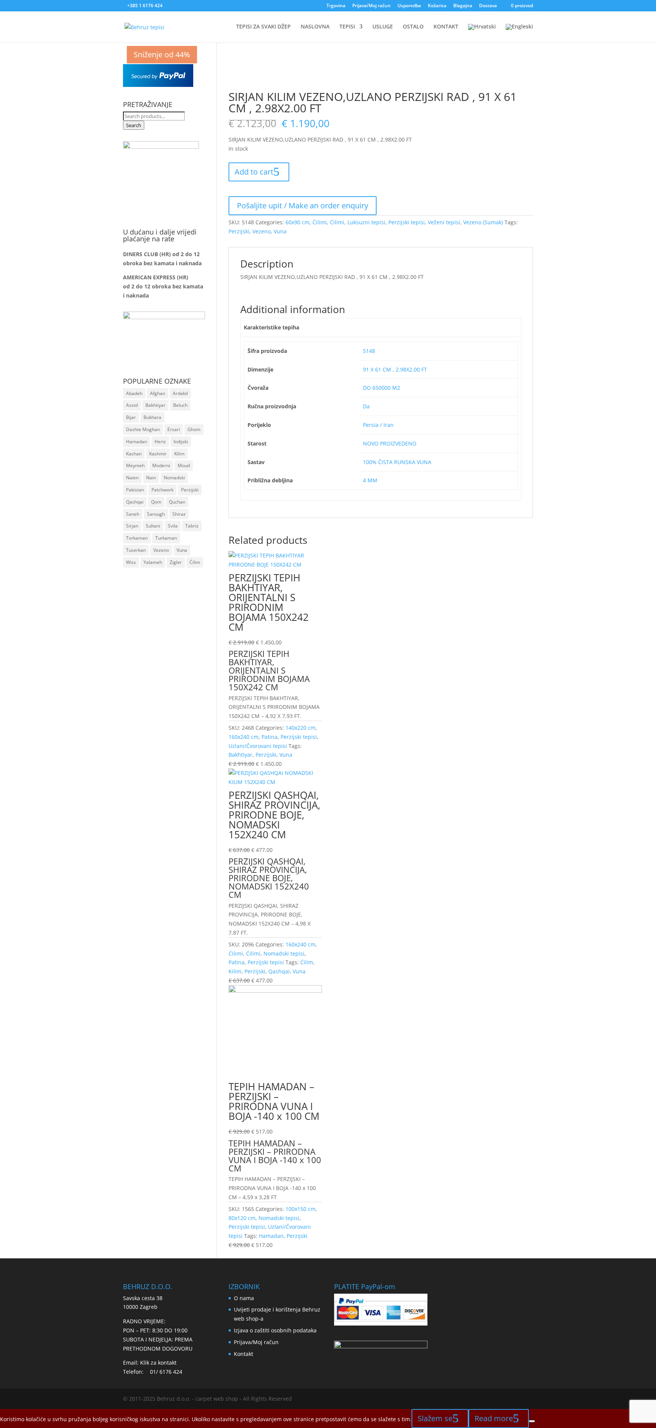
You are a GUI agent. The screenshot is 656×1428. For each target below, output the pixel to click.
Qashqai (279, 971)
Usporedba (409, 6)
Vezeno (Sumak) (483, 222)
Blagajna (462, 6)
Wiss (131, 562)
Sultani (153, 526)
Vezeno (261, 231)
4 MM (370, 480)
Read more (494, 1418)
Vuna (280, 231)
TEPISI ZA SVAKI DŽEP (263, 27)
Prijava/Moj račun (371, 6)
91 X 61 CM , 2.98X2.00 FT (395, 369)
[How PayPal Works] (158, 84)
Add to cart (254, 172)
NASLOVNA (315, 27)
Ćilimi (319, 222)
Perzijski (239, 231)
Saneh (132, 514)
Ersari (173, 429)
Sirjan (132, 526)
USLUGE (382, 27)
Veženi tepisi (444, 222)
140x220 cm (300, 727)
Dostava (488, 6)
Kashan (134, 453)
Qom (156, 502)
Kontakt (243, 1353)
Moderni (161, 465)
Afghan (157, 393)
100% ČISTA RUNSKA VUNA (397, 462)
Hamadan (271, 1235)
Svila (173, 526)
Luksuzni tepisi (366, 222)
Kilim (235, 971)
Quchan (177, 502)
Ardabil (180, 393)
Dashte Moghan (143, 429)
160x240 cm (244, 736)
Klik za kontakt (158, 1362)
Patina (270, 736)
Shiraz (179, 514)
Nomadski (174, 477)
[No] (532, 1421)
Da (366, 406)
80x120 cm (242, 1218)
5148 (369, 350)
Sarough (156, 514)
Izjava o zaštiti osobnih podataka (275, 1330)
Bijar (131, 417)
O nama (244, 1298)
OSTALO (413, 27)
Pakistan (135, 489)
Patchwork (162, 489)
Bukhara (152, 417)
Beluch (180, 405)
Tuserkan (136, 550)
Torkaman (137, 538)
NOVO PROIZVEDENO (389, 443)
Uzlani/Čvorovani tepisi (258, 745)
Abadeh (134, 393)
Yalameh (153, 562)
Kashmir (158, 453)
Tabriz (192, 526)
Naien (132, 477)
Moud (184, 465)
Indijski (180, 441)
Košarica (437, 6)
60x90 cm (297, 222)
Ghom (194, 429)
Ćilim (306, 962)
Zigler (176, 562)
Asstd (132, 405)
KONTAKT (446, 27)
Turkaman (166, 538)
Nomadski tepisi (283, 953)
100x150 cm (300, 1208)
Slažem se (435, 1418)
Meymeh (135, 465)
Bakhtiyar (240, 754)
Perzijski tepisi (406, 222)
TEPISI (347, 27)
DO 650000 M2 (381, 387)
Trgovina (335, 6)
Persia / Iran (378, 424)
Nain (151, 477)
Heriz (160, 441)
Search (133, 125)
